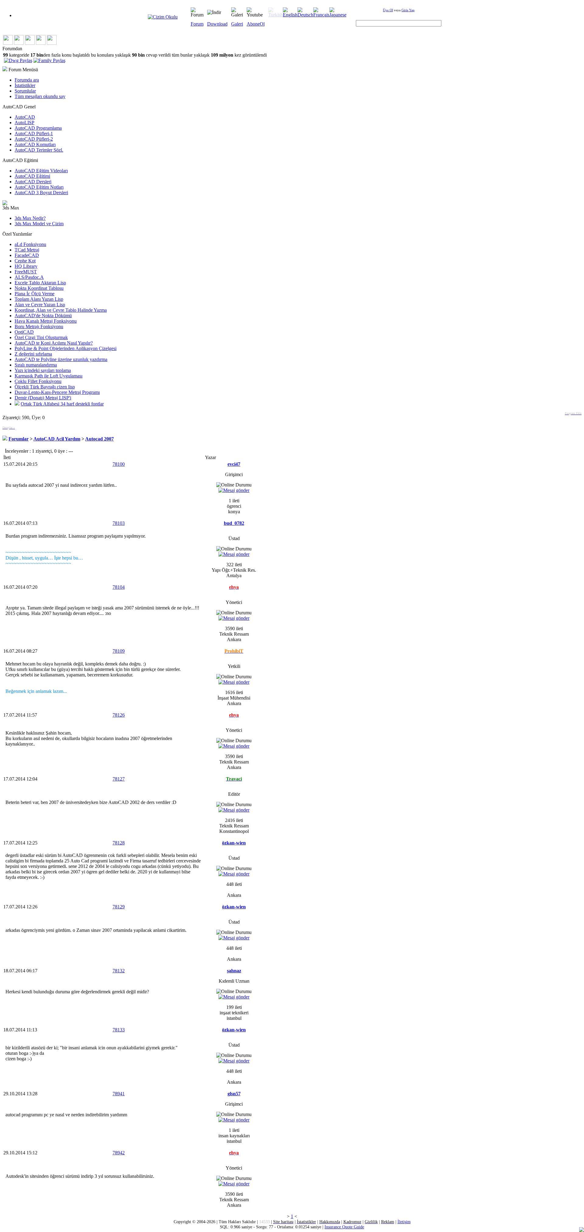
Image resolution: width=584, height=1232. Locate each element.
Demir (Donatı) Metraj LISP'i (43, 397)
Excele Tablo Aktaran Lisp (40, 282)
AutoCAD (25, 117)
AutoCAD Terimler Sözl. (39, 150)
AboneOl (256, 23)
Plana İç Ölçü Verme (34, 293)
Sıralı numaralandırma (36, 364)
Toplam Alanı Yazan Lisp (39, 299)
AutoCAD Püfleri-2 (34, 139)
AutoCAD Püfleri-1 (34, 133)
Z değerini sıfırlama (33, 353)
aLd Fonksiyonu (30, 244)
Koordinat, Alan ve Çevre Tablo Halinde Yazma (61, 310)
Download (217, 23)
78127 (119, 778)
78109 (119, 651)
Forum (197, 23)
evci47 (234, 464)
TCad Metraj (27, 249)
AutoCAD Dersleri (33, 181)
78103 (119, 523)
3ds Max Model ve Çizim (39, 223)
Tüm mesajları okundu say (40, 96)
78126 (119, 715)
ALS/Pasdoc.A (29, 277)
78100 (119, 464)
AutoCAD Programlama (38, 128)
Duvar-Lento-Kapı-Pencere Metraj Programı (57, 392)
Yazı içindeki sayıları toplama (43, 370)
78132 (119, 970)
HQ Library (26, 266)
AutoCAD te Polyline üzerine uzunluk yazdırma (61, 359)
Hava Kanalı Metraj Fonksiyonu (46, 321)
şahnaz (234, 970)
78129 (119, 906)
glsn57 (234, 1093)
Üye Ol (388, 10)
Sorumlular (25, 90)
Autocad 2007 (99, 438)
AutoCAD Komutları (35, 144)
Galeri (237, 23)
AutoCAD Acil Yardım (56, 438)
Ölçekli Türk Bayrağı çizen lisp (45, 386)
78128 (119, 842)
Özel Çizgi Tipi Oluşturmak (41, 337)
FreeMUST (26, 271)
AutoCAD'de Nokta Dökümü (43, 315)
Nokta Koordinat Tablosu (39, 288)
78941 (119, 1093)
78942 (119, 1152)
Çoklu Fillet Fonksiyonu (38, 381)
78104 (119, 587)
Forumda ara (27, 79)
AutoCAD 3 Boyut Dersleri (41, 192)
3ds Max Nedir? (30, 218)
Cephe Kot (25, 260)
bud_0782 (234, 523)
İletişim (404, 1221)
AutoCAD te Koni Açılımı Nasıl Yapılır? (54, 343)
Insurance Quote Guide (344, 1226)
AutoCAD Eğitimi (32, 176)
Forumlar (19, 438)
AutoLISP (24, 122)
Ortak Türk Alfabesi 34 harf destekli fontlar (62, 403)
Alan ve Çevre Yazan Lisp (40, 304)
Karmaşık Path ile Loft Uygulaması (48, 375)
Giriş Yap (408, 10)
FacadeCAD (27, 255)
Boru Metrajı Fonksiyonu (39, 326)
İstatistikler (25, 85)
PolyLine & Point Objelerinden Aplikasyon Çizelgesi (65, 348)
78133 (119, 1029)
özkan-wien (234, 842)
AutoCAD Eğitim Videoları (41, 170)
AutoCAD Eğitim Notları (39, 187)
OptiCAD (24, 332)
